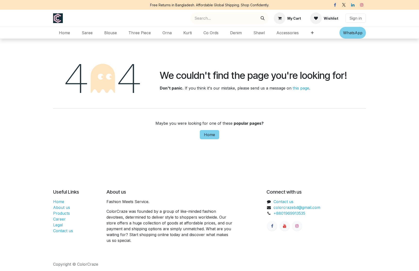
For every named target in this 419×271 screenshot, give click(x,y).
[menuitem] (64, 33)
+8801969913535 (289, 213)
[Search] (263, 18)
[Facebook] (335, 5)
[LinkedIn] (353, 5)
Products (61, 213)
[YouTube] (285, 226)
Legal (58, 224)
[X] (344, 5)
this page (301, 88)
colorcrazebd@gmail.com (297, 207)
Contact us (63, 230)
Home (209, 134)
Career (59, 219)
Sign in (355, 18)
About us (61, 207)
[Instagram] (362, 5)
